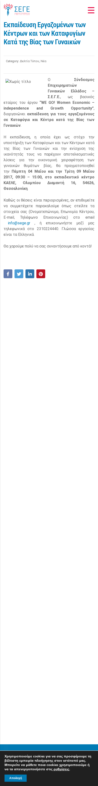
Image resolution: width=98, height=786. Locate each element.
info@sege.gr (19, 223)
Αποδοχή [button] (15, 778)
